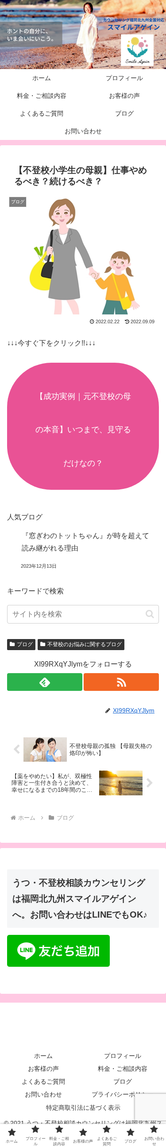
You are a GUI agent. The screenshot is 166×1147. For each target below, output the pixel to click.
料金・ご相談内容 (122, 1068)
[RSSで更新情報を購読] (121, 682)
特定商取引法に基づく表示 (83, 1107)
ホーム (43, 1055)
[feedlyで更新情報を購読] (44, 682)
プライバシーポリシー (123, 1094)
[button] (150, 614)
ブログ (25, 644)
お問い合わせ (43, 1094)
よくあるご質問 (43, 1081)
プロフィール (122, 1055)
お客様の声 (43, 1068)
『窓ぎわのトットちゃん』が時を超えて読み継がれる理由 (85, 542)
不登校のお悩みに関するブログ (84, 644)
